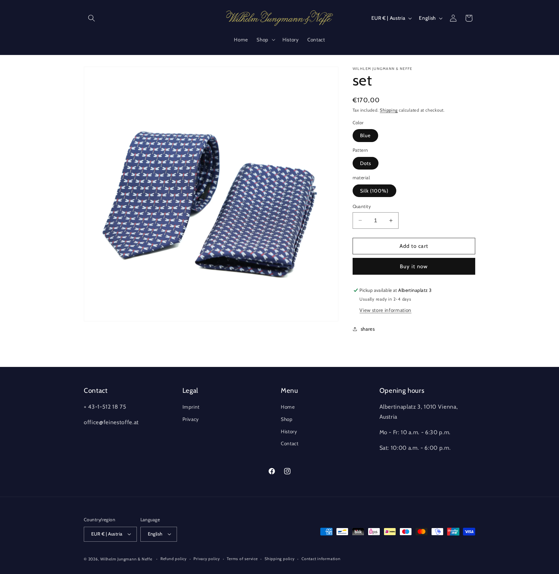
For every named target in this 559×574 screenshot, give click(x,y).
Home (288, 407)
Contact (290, 443)
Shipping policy (280, 558)
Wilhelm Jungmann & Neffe (126, 559)
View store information (385, 310)
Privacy (190, 419)
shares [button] (368, 329)
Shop (287, 419)
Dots (365, 163)
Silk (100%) (374, 191)
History (289, 431)
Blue (365, 135)
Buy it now (414, 266)
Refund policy (173, 558)
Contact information (321, 558)
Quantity (362, 206)
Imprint (191, 407)
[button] (91, 18)
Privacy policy (206, 558)
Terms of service (242, 558)
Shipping (389, 110)
